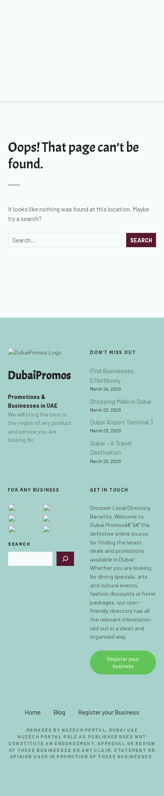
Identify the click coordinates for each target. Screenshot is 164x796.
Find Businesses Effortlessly (112, 375)
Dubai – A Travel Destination (110, 447)
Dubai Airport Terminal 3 (121, 422)
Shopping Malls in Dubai (121, 401)
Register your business (123, 662)
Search (141, 240)
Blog (59, 712)
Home (33, 712)
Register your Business (108, 712)
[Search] (65, 559)
